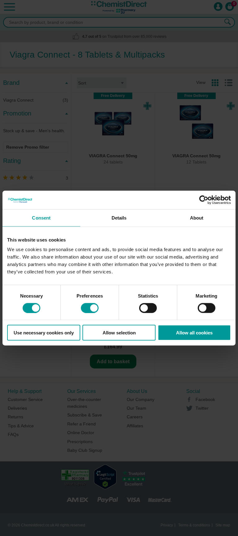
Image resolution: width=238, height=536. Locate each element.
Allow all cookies (194, 332)
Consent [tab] (41, 217)
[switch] (90, 308)
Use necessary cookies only (44, 332)
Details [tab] (119, 217)
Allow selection (119, 332)
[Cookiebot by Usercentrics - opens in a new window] (204, 199)
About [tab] (197, 217)
